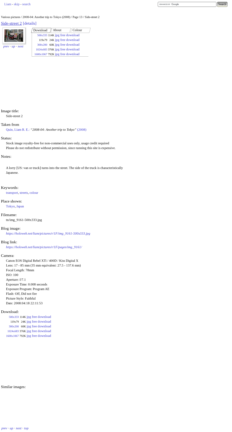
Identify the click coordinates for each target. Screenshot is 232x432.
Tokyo (10, 206)
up (13, 46)
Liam (7, 4)
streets (24, 193)
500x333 (42, 35)
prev (6, 46)
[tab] (41, 30)
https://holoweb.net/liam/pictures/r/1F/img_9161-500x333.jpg (48, 233)
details (29, 23)
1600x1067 (40, 54)
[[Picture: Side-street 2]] (14, 35)
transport (12, 193)
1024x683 (41, 49)
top (26, 428)
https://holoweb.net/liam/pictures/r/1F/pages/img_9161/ (44, 247)
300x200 (42, 44)
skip (17, 4)
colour (34, 193)
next (20, 46)
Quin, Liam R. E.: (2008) (46, 130)
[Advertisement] (57, 83)
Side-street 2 (11, 23)
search (26, 4)
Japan (20, 206)
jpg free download (67, 35)
